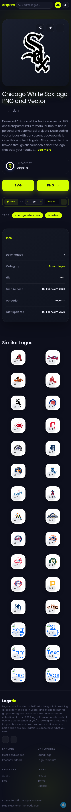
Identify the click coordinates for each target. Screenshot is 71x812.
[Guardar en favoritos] (60, 28)
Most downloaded (13, 755)
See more (45, 150)
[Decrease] (27, 202)
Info (9, 238)
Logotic (15, 800)
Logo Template (47, 760)
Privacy (42, 775)
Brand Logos (57, 266)
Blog (4, 781)
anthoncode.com (29, 805)
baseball (53, 215)
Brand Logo (45, 755)
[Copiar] (64, 202)
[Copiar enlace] (50, 28)
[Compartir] (40, 28)
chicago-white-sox (27, 215)
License (42, 786)
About (6, 775)
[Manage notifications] (63, 805)
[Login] (65, 5)
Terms (41, 781)
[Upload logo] (58, 5)
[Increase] (40, 202)
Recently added (12, 760)
